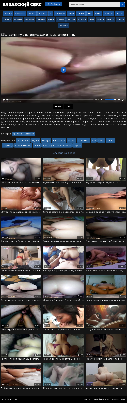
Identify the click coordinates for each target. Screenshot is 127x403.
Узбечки (7, 19)
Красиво (42, 13)
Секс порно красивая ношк (57, 145)
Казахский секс (22, 4)
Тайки (91, 19)
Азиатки (110, 19)
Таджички (29, 19)
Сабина (110, 140)
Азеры (51, 19)
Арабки (100, 19)
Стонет (37, 145)
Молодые (108, 13)
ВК (50, 13)
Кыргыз (77, 145)
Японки (120, 19)
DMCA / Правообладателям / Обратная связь (104, 399)
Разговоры (60, 13)
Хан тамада (83, 140)
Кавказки (41, 19)
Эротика (31, 13)
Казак (101, 140)
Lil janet (35, 140)
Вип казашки (59, 140)
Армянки (60, 19)
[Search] (122, 4)
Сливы (71, 13)
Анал (90, 13)
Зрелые (119, 13)
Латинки (82, 19)
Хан (94, 140)
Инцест (71, 140)
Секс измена (23, 140)
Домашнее (20, 13)
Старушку (8, 145)
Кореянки (63, 25)
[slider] (50, 99)
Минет (98, 13)
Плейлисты (55, 4)
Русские (71, 19)
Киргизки (18, 19)
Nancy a (46, 140)
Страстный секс (23, 145)
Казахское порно (9, 399)
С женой (80, 13)
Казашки (8, 13)
